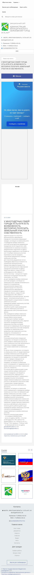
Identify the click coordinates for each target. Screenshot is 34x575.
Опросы (17, 555)
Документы (17, 531)
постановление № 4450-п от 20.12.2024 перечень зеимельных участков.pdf (15, 435)
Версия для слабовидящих (10, 7)
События (17, 535)
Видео (17, 538)
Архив (4, 12)
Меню (18, 76)
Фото (17, 540)
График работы (17, 550)
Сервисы (15, 2)
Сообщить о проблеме (17, 124)
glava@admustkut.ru (10, 426)
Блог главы (17, 528)
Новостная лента (8, 58)
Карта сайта (23, 7)
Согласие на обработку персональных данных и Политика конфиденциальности (15, 573)
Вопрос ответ (17, 553)
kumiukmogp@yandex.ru (11, 428)
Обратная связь (6, 2)
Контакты (17, 543)
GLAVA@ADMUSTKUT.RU (18, 521)
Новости (17, 533)
